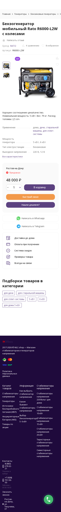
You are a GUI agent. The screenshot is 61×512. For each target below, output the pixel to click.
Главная (6, 14)
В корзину (39, 187)
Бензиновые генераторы (43, 14)
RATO (13, 45)
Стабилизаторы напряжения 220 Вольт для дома (45, 398)
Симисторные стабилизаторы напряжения (44, 453)
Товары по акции (7, 426)
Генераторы (20, 14)
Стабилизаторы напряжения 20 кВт (45, 431)
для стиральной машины (31, 292)
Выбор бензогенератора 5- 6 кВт (29, 418)
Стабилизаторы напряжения (10, 395)
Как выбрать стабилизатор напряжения (27, 393)
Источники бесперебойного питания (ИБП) (10, 408)
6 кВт (42, 299)
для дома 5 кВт (12, 305)
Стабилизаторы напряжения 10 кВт (45, 410)
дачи (42, 127)
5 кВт (32, 299)
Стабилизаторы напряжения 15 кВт (45, 421)
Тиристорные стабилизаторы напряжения (44, 442)
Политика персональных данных (9, 373)
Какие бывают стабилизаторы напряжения (27, 406)
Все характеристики (12, 156)
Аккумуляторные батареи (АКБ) (10, 418)
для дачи (8, 292)
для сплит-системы (14, 299)
